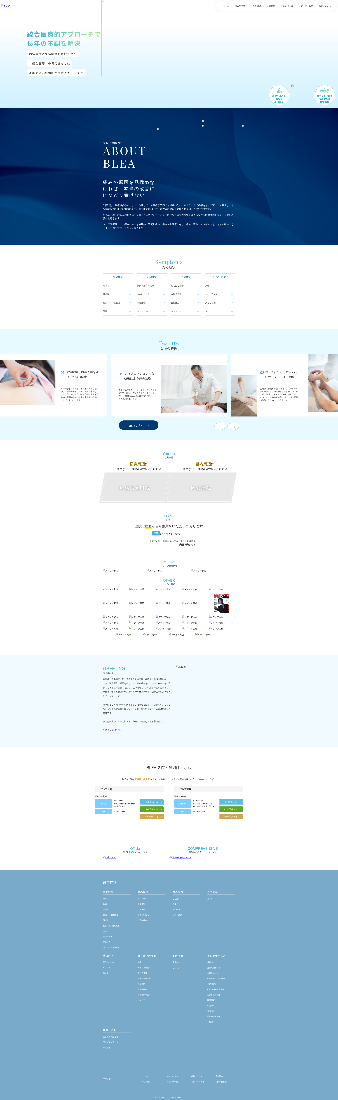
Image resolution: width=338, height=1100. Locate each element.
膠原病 (106, 973)
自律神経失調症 (213, 994)
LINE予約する (151, 809)
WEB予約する (151, 816)
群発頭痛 (106, 941)
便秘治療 (141, 983)
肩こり (210, 898)
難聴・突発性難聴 (111, 302)
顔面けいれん (143, 294)
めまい (106, 931)
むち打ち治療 (177, 285)
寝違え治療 (176, 294)
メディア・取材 (306, 6)
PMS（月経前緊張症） (216, 989)
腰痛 (207, 285)
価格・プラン (196, 1076)
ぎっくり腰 (210, 302)
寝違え (175, 904)
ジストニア (176, 311)
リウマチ (106, 967)
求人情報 (106, 1047)
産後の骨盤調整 (144, 978)
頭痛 (105, 311)
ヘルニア (209, 311)
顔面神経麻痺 (143, 920)
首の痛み (175, 302)
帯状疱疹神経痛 (213, 1016)
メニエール (142, 311)
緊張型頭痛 (107, 936)
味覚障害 (211, 1000)
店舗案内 (271, 6)
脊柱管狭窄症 (143, 994)
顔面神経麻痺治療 (145, 285)
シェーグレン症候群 (111, 947)
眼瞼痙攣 (141, 302)
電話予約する (151, 802)
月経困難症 (212, 983)
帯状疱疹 (211, 1011)
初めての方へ (241, 6)
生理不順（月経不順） (216, 978)
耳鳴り (106, 285)
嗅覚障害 (211, 1005)
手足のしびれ (108, 962)
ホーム (226, 6)
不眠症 (106, 920)
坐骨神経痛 (142, 989)
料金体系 (257, 6)
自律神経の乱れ (213, 973)
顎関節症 (141, 909)
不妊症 (210, 1021)
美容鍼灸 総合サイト (111, 1036)
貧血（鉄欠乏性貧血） (112, 925)
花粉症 (210, 962)
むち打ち (176, 898)
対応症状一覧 (286, 6)
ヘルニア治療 (211, 294)
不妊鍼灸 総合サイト (111, 1042)
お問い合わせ (325, 6)
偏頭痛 (106, 294)
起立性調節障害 (213, 967)
